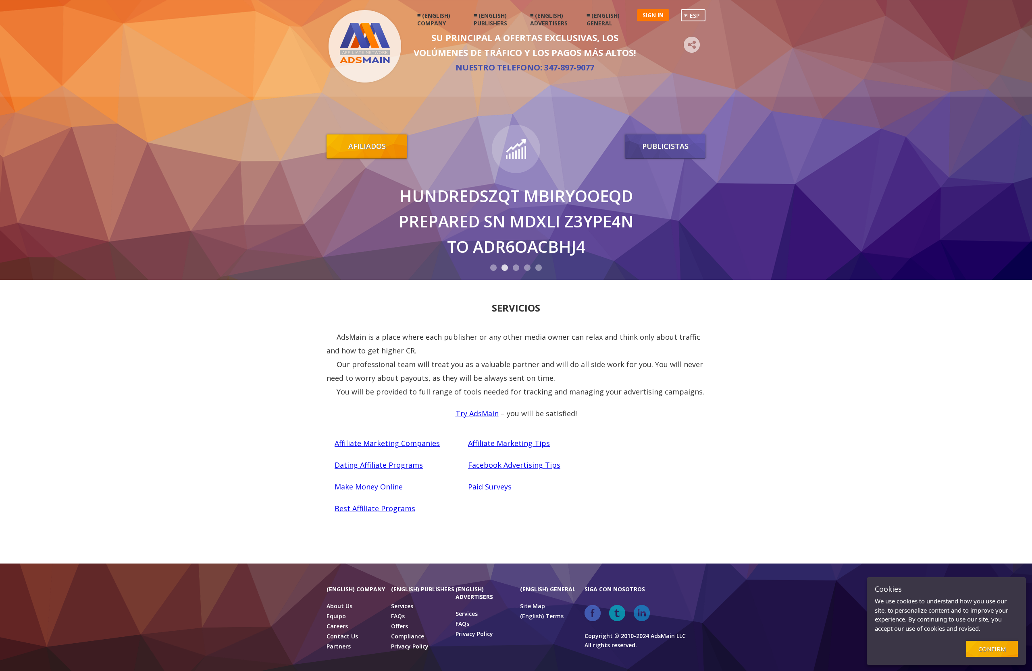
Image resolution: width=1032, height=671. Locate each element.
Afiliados (367, 146)
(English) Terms (542, 616)
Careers (337, 626)
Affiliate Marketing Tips (509, 443)
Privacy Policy (410, 646)
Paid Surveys (490, 486)
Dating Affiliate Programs (379, 465)
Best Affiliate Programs (375, 508)
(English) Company (433, 19)
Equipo (336, 616)
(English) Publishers (490, 19)
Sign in (653, 15)
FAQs (398, 616)
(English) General (603, 19)
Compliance (407, 636)
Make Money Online (369, 486)
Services (402, 606)
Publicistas (665, 146)
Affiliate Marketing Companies (387, 443)
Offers (399, 626)
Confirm (992, 649)
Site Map (532, 606)
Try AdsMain (477, 413)
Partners (339, 646)
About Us (339, 606)
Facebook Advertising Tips (514, 465)
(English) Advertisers (549, 19)
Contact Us (342, 636)
